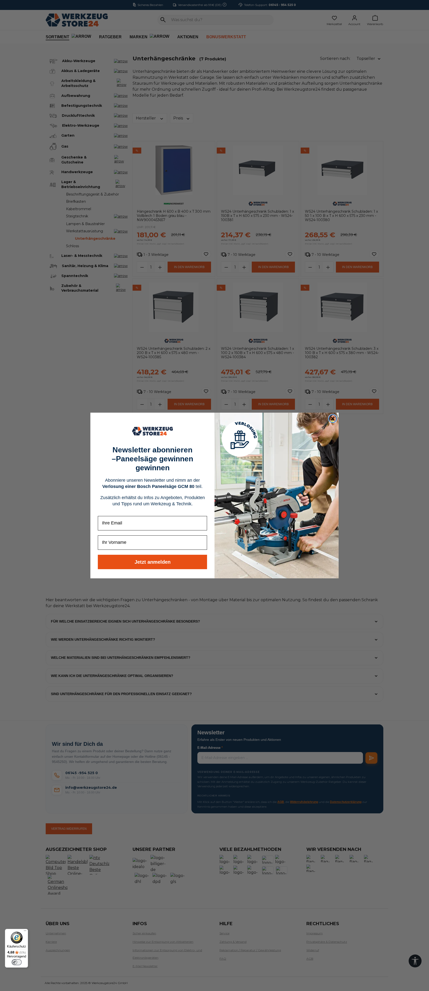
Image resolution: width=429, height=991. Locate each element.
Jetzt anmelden (153, 562)
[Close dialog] (333, 419)
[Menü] (25, 932)
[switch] (17, 962)
